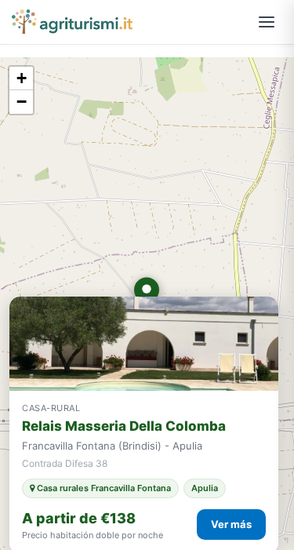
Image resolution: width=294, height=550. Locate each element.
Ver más (231, 524)
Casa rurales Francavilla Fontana (102, 488)
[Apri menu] (266, 22)
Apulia (204, 488)
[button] (146, 293)
